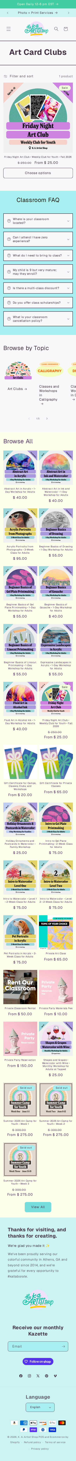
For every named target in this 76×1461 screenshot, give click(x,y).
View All (38, 1207)
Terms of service (55, 1442)
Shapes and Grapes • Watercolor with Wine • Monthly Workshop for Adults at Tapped (56, 1065)
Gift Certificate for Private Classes (56, 785)
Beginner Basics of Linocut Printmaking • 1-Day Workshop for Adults (20, 665)
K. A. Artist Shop (28, 1437)
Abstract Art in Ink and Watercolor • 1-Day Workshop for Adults (56, 491)
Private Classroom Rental (20, 1008)
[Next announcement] (68, 12)
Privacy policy (40, 1448)
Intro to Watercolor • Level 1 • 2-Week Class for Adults (20, 900)
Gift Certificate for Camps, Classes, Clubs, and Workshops (20, 786)
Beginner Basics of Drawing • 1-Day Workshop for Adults (56, 548)
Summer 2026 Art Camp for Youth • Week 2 (55, 1123)
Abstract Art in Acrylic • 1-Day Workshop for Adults (20, 490)
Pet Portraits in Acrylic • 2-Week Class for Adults (20, 955)
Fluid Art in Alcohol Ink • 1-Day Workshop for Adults (20, 722)
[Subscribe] (63, 1346)
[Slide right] (47, 418)
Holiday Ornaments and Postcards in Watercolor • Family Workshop (20, 844)
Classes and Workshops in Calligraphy (49, 393)
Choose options (38, 173)
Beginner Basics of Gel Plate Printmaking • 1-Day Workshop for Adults (20, 607)
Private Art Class (56, 953)
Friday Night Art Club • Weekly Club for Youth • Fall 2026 (38, 157)
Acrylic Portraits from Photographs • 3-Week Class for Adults (20, 549)
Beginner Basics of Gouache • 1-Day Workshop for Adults (56, 607)
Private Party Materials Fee (55, 1008)
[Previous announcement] (7, 12)
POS (41, 1437)
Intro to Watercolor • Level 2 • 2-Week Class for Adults (56, 900)
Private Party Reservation (20, 1060)
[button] (8, 29)
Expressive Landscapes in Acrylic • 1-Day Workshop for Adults (56, 665)
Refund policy (32, 1442)
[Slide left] (29, 418)
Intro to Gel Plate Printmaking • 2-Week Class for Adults (56, 844)
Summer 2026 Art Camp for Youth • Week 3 (20, 1182)
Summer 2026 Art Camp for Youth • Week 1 (20, 1123)
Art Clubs (15, 389)
